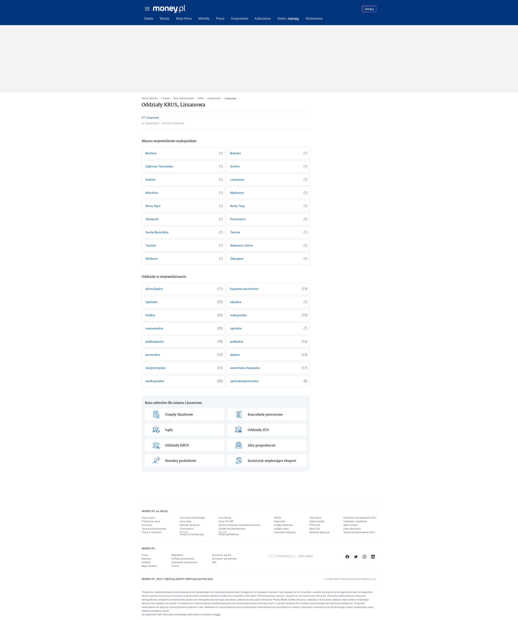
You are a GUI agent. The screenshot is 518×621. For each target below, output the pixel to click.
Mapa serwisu (149, 566)
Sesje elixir (279, 521)
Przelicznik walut (151, 521)
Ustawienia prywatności (184, 562)
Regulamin (177, 555)
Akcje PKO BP (226, 521)
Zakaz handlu (316, 521)
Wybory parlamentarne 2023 (359, 532)
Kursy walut (148, 517)
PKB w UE (314, 525)
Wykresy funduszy (190, 525)
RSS (214, 562)
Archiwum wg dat (221, 555)
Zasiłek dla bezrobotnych (232, 528)
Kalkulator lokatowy (285, 532)
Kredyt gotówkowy (229, 534)
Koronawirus (187, 528)
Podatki (165, 98)
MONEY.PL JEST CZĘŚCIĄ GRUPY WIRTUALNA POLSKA (177, 579)
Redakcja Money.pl (319, 532)
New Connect (350, 525)
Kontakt (146, 562)
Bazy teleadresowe (184, 98)
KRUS (201, 98)
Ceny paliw (315, 517)
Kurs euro (147, 525)
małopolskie (214, 98)
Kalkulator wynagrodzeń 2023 (359, 517)
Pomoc (175, 566)
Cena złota (185, 521)
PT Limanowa (150, 117)
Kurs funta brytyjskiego (192, 517)
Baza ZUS (314, 528)
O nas (145, 555)
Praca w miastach (151, 532)
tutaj (217, 614)
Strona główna (150, 98)
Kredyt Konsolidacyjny (192, 534)
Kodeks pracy (281, 528)
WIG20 (277, 517)
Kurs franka (225, 517)
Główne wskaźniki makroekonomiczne (239, 525)
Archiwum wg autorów (224, 558)
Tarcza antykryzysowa (154, 528)
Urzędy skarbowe (283, 525)
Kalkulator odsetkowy (355, 521)
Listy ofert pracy (352, 528)
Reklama (146, 558)
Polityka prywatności (182, 558)
